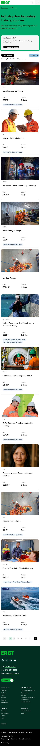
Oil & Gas (4, 690)
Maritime (3, 693)
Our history (4, 711)
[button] (32, 2)
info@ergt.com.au (12, 673)
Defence (3, 700)
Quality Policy (5, 743)
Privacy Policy (5, 739)
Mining (3, 695)
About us (4, 708)
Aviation (3, 697)
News (2, 718)
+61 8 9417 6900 (10, 670)
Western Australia (26, 711)
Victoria (23, 713)
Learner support (25, 701)
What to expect (26, 688)
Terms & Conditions (24, 739)
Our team (23, 695)
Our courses (4, 8)
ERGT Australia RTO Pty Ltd (16, 732)
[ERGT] (5, 2)
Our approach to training (28, 690)
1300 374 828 (10, 667)
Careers (3, 715)
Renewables (4, 702)
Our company (25, 693)
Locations (24, 708)
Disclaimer (14, 739)
